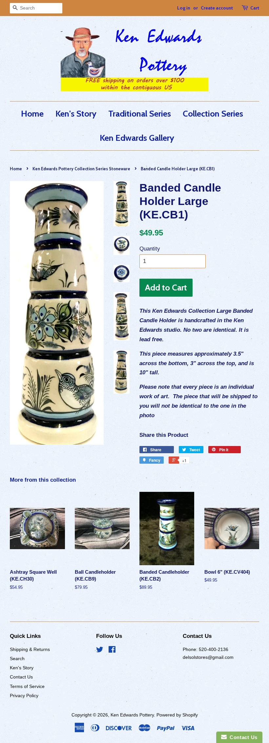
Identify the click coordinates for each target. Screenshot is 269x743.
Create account (217, 8)
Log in (183, 8)
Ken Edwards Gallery (137, 138)
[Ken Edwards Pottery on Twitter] (99, 650)
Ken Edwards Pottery (132, 714)
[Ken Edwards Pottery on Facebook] (112, 650)
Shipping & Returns (30, 649)
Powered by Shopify (177, 714)
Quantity (149, 249)
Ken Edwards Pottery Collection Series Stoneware (81, 168)
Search (17, 658)
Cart (254, 8)
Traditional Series (139, 113)
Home (32, 113)
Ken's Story (75, 113)
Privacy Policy (24, 695)
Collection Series (213, 113)
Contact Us (21, 676)
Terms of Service (27, 686)
